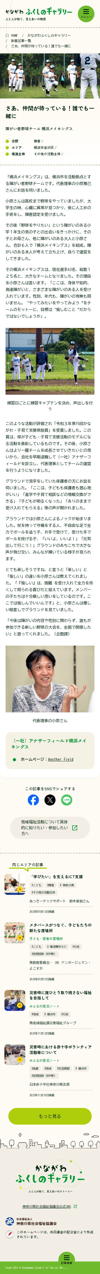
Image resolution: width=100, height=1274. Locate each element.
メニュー (86, 16)
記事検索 (66, 1262)
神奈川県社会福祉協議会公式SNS (46, 1206)
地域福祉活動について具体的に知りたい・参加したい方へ (44, 828)
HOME (14, 35)
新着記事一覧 (21, 40)
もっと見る (50, 1116)
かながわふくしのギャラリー (49, 35)
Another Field (60, 759)
